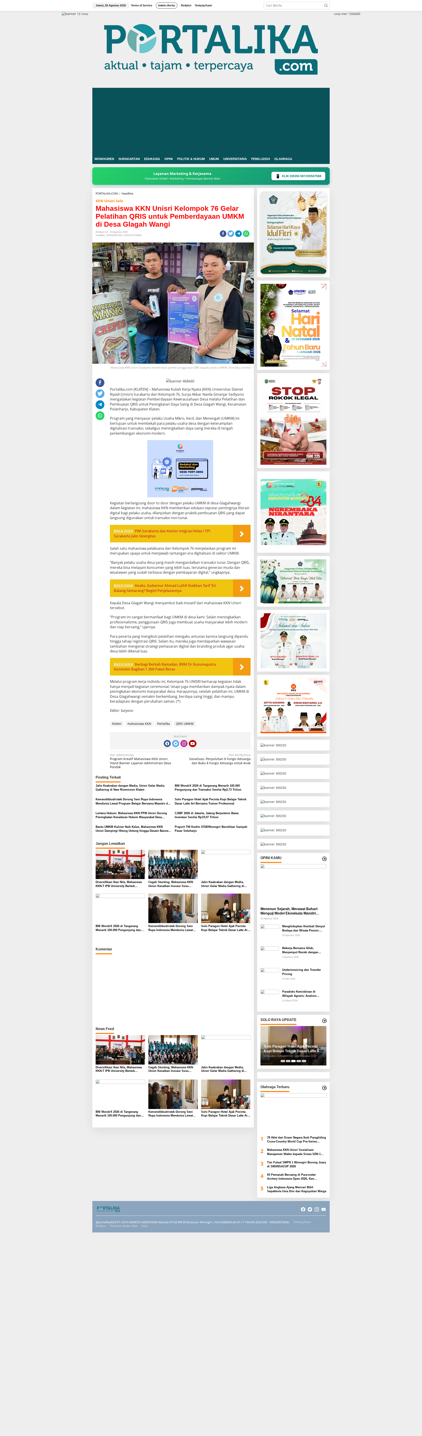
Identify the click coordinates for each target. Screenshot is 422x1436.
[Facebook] (167, 743)
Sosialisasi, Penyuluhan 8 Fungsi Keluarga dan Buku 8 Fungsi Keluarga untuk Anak (219, 759)
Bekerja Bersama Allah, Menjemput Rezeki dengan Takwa (300, 950)
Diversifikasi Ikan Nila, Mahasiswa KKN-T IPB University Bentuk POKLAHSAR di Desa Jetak (119, 884)
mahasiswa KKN (139, 724)
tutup (85, 14)
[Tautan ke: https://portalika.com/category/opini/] (324, 858)
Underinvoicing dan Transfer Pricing (301, 971)
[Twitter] (175, 743)
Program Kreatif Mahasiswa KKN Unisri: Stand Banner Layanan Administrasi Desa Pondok (140, 761)
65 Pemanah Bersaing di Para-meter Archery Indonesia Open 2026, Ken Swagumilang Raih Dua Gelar (291, 1177)
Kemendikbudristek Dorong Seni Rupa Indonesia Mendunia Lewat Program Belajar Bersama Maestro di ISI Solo (132, 801)
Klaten (117, 724)
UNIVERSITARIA (133, 235)
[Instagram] (183, 743)
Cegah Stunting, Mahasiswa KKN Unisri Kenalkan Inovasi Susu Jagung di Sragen (170, 884)
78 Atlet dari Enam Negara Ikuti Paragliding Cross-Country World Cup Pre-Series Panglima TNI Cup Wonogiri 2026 (296, 1140)
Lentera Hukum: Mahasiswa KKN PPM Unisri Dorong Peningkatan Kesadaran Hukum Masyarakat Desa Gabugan (131, 815)
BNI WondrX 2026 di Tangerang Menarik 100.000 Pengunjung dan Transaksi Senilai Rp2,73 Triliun (208, 787)
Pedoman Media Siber (124, 1226)
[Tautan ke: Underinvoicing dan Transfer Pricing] (269, 977)
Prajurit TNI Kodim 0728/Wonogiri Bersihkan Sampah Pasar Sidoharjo (211, 828)
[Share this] (223, 233)
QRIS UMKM (185, 724)
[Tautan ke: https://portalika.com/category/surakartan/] (324, 1020)
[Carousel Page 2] (288, 1061)
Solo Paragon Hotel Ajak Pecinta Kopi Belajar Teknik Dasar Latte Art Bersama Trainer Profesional (210, 801)
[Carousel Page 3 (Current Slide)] (293, 1061)
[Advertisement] (211, 121)
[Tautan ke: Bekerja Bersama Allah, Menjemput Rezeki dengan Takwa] (269, 955)
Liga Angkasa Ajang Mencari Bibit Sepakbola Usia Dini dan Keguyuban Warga (296, 1189)
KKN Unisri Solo (109, 200)
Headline (100, 235)
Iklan (145, 1226)
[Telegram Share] (238, 233)
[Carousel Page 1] (283, 1061)
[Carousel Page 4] (298, 1061)
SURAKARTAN (114, 235)
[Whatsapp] (246, 233)
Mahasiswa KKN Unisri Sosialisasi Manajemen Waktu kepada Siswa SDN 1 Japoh (294, 1152)
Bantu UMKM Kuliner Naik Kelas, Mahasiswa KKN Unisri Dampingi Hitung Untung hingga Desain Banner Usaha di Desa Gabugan (132, 829)
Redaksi (101, 1226)
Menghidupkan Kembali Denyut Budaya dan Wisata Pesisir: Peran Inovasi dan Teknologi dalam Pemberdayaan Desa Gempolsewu (303, 928)
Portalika (163, 724)
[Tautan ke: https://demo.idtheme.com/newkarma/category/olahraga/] (324, 1088)
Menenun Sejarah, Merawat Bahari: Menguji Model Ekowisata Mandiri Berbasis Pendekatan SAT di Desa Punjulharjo (289, 911)
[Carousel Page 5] (304, 1061)
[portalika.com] (211, 49)
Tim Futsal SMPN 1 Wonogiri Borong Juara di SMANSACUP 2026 (296, 1164)
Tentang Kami (302, 1222)
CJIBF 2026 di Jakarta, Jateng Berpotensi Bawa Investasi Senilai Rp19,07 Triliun (206, 815)
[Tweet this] (230, 233)
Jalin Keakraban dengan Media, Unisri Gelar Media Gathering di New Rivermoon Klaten (130, 787)
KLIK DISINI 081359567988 (298, 176)
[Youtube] (192, 743)
